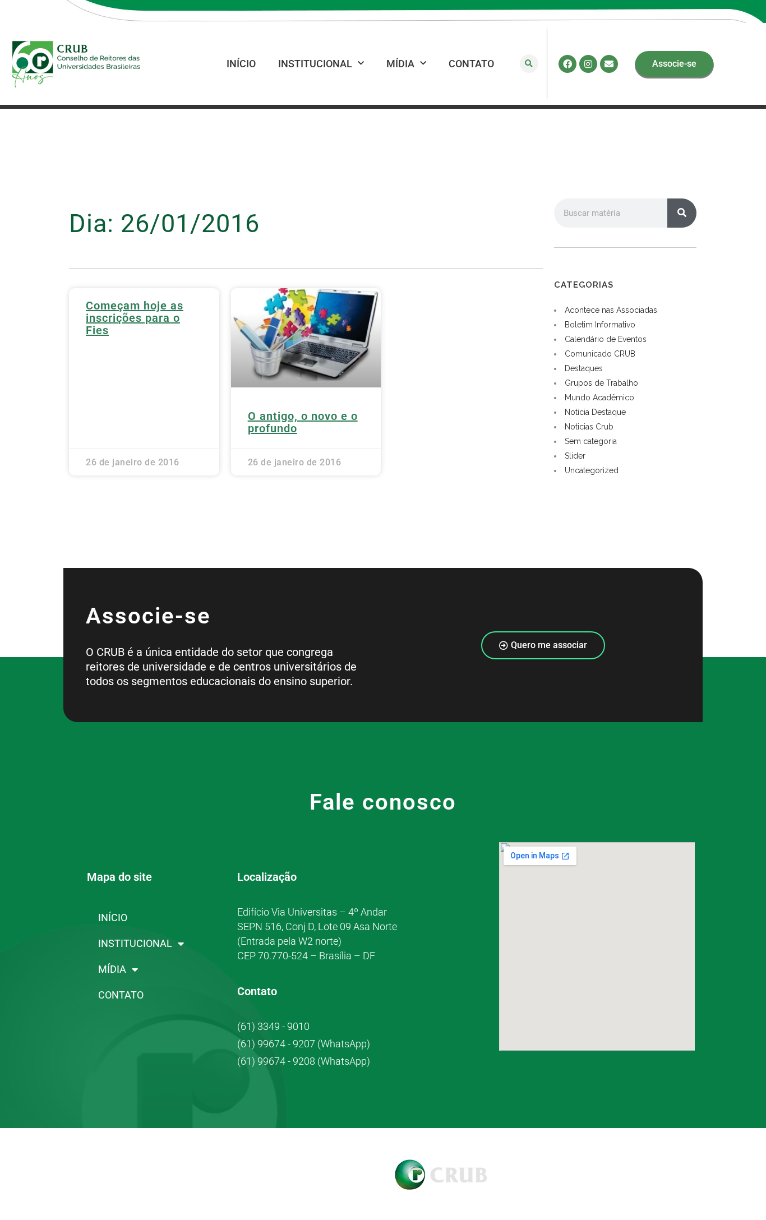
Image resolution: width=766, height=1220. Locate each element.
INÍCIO (241, 64)
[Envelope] (609, 64)
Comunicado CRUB (600, 353)
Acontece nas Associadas (611, 310)
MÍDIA (400, 64)
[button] (529, 63)
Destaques (584, 368)
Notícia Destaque (595, 412)
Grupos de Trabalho (601, 382)
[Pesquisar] (681, 213)
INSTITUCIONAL (315, 64)
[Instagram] (588, 64)
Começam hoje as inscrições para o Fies (134, 318)
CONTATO (471, 64)
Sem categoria (591, 441)
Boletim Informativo (600, 324)
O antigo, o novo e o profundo (303, 422)
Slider (575, 455)
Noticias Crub (589, 426)
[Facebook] (567, 64)
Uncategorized (592, 470)
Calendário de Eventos (606, 339)
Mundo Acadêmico (599, 397)
